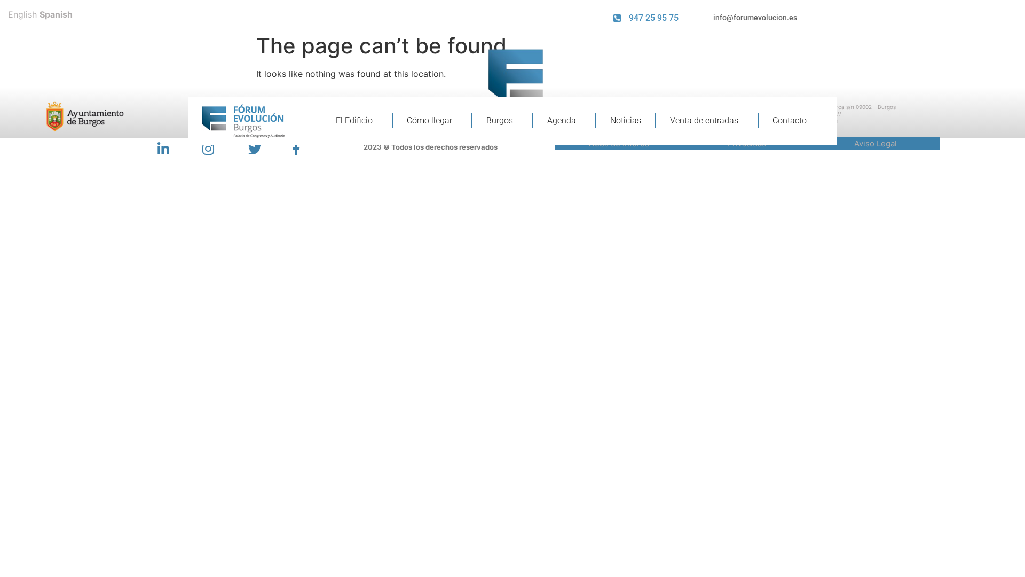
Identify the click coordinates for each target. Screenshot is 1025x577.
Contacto (789, 120)
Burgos (499, 120)
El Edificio (354, 120)
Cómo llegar (429, 120)
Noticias (625, 120)
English (22, 14)
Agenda (561, 120)
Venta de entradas (704, 120)
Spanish (56, 14)
